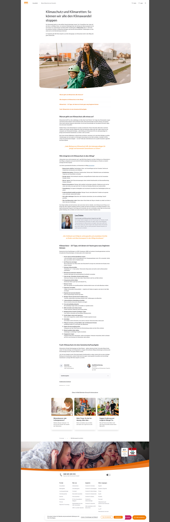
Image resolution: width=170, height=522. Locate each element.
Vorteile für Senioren (90, 503)
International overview (103, 511)
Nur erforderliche (107, 517)
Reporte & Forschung (64, 504)
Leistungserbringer (63, 491)
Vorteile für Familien (90, 486)
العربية (99, 508)
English (100, 486)
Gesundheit (62, 486)
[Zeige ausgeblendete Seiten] (67, 438)
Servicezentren (75, 496)
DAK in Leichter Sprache (78, 507)
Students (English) (102, 488)
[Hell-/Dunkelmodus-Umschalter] (108, 475)
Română (100, 496)
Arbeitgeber (62, 488)
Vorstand (74, 491)
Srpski (99, 494)
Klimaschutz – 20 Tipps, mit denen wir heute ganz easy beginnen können (79, 104)
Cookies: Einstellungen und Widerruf (89, 517)
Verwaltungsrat (75, 488)
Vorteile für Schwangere (91, 488)
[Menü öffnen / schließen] (145, 3)
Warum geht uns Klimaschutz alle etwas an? (71, 94)
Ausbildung (62, 499)
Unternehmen (75, 486)
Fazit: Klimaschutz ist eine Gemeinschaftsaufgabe (73, 109)
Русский (100, 499)
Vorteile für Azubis (89, 496)
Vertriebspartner (63, 494)
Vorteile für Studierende (90, 494)
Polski (99, 491)
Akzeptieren (118, 517)
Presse (61, 502)
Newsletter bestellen (77, 494)
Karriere (61, 496)
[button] (26, 3)
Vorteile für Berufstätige (91, 491)
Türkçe (99, 506)
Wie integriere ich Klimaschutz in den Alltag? (71, 99)
